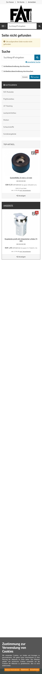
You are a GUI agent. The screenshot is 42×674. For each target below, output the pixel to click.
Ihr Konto (20, 2)
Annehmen (34, 670)
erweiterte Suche (33, 62)
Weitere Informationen (12, 670)
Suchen (36, 77)
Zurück (25, 77)
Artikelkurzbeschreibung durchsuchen (18, 71)
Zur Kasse (10, 2)
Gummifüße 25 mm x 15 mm (21, 178)
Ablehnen (25, 670)
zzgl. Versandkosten (25, 190)
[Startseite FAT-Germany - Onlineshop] (21, 13)
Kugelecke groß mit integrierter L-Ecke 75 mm (21, 240)
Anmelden (32, 2)
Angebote (8, 205)
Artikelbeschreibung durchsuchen (17, 66)
